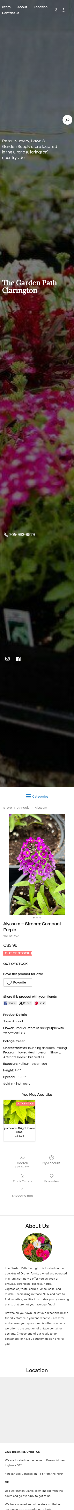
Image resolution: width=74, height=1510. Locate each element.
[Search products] (67, 119)
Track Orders (22, 1181)
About (22, 7)
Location (40, 7)
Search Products (22, 1165)
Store (7, 807)
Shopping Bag (22, 1195)
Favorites (51, 1181)
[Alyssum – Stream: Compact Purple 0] (37, 864)
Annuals (23, 807)
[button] (17, 982)
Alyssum (41, 807)
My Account (51, 1163)
